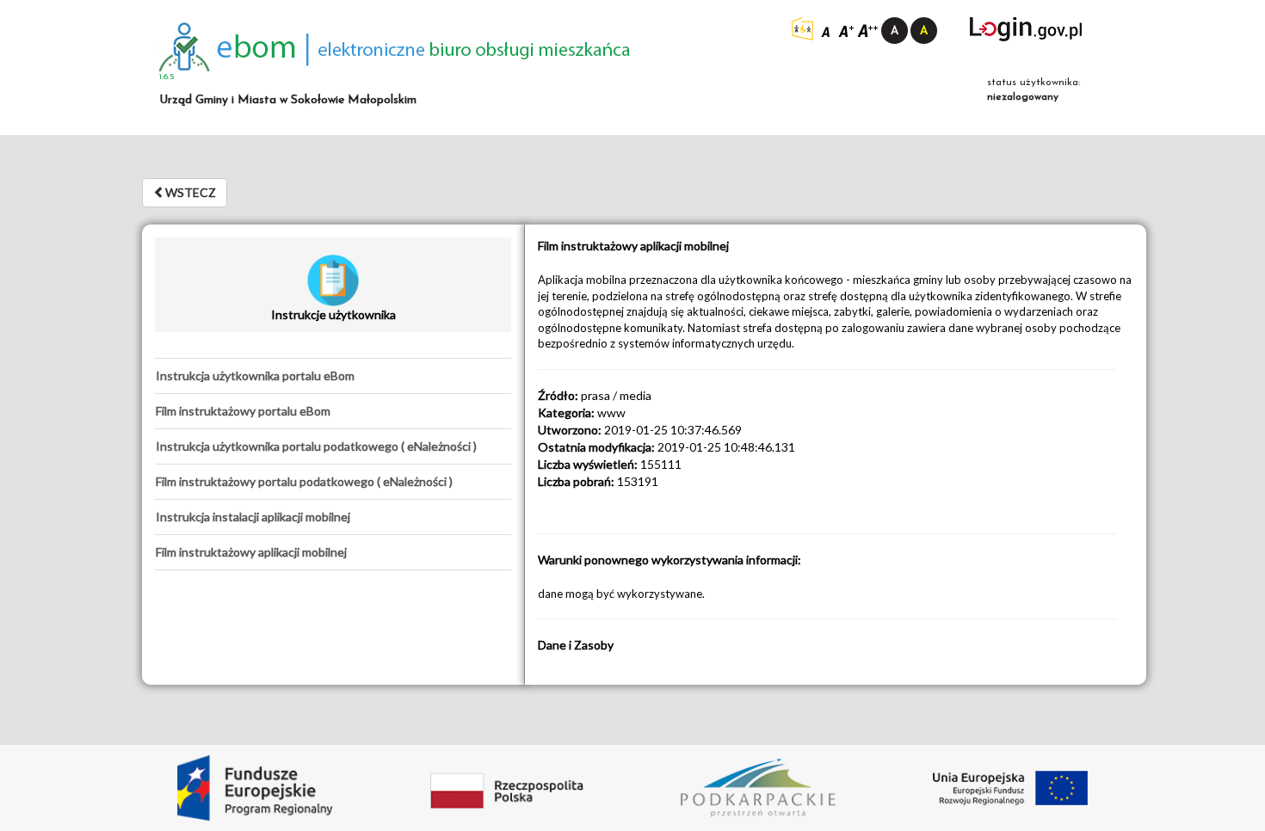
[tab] (333, 376)
